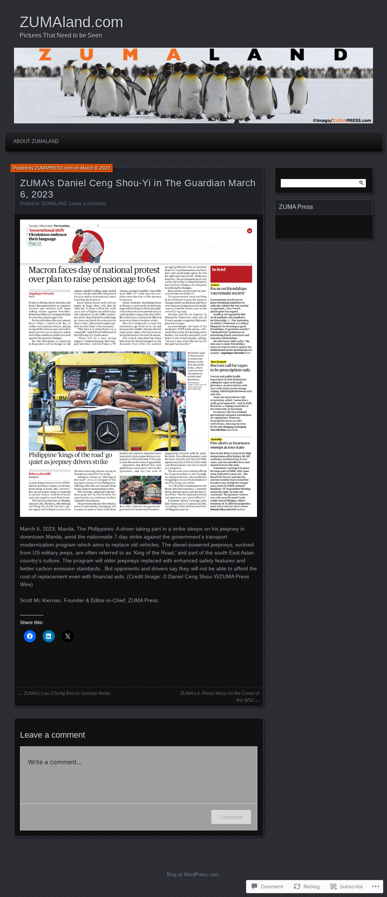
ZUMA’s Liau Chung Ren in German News (67, 693)
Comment (231, 817)
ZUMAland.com (71, 22)
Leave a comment (87, 203)
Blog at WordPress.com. (193, 874)
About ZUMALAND (36, 141)
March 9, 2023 (95, 168)
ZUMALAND (54, 203)
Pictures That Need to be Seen (61, 35)
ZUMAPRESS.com (54, 168)
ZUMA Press (296, 207)
